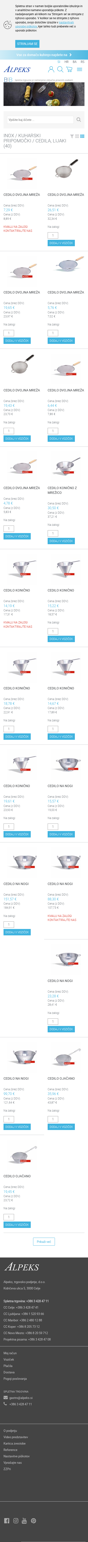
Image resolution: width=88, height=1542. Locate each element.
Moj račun (10, 1353)
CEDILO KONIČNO (17, 590)
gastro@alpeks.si (21, 1398)
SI (58, 62)
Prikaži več (44, 1242)
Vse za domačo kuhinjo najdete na (42, 55)
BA (75, 62)
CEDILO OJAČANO (61, 1078)
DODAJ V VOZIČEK (61, 243)
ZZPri (7, 1469)
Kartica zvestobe (15, 1443)
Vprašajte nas (13, 1462)
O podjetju (10, 1430)
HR (67, 62)
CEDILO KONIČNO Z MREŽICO (62, 490)
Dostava (9, 1372)
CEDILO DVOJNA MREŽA (22, 194)
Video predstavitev (16, 1437)
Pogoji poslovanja (15, 1378)
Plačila (8, 1366)
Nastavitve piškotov (17, 1456)
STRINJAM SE (27, 43)
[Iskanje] (60, 69)
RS (82, 62)
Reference (10, 1450)
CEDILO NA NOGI (60, 786)
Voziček (9, 1359)
